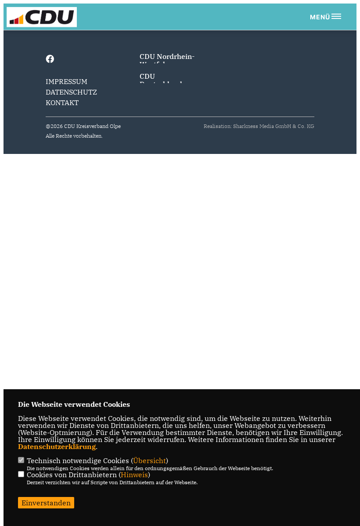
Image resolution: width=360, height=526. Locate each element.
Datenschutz (71, 92)
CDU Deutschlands (163, 80)
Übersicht (149, 460)
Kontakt (62, 102)
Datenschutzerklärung (57, 446)
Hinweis (134, 474)
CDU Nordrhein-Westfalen (167, 60)
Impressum (66, 81)
